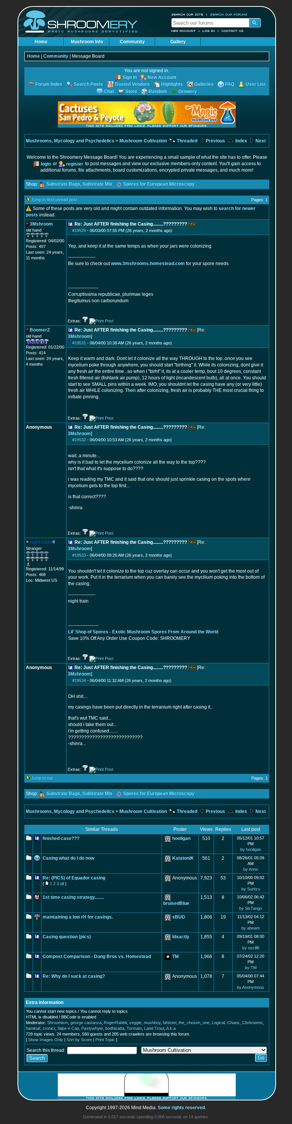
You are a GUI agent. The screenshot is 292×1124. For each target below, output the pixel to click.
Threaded (186, 141)
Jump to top (42, 778)
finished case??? (61, 838)
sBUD (178, 917)
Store (131, 91)
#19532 (79, 439)
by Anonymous (250, 987)
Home (41, 41)
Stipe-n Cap (68, 1028)
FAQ (229, 84)
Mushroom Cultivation (143, 141)
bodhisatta (114, 1028)
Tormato (134, 1028)
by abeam (250, 928)
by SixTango (250, 908)
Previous (215, 141)
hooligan (181, 838)
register (74, 164)
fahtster (169, 1022)
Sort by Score (79, 1039)
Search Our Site (187, 14)
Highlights (172, 84)
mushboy (152, 1022)
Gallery (178, 41)
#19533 (79, 555)
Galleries (204, 84)
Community (132, 41)
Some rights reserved (181, 1107)
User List (255, 84)
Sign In (129, 77)
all (62, 883)
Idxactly (180, 936)
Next (260, 141)
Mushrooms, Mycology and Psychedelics (70, 141)
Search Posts (88, 84)
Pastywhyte (92, 1028)
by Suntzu (250, 889)
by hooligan (250, 849)
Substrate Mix (98, 184)
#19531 (79, 343)
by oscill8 (250, 948)
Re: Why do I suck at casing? (74, 976)
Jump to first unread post (54, 199)
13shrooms (252, 1022)
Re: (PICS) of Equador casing (74, 878)
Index (240, 141)
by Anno (250, 869)
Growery (187, 91)
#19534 (79, 680)
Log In (209, 31)
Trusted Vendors (132, 84)
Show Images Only (45, 1039)
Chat (109, 91)
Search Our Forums (229, 14)
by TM (251, 967)
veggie (135, 1022)
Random (158, 91)
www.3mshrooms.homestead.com (148, 263)
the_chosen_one (194, 1022)
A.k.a (171, 1028)
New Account (183, 31)
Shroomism (57, 1022)
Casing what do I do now (68, 858)
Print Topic (105, 1039)
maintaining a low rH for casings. (78, 917)
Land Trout (154, 1028)
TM (175, 956)
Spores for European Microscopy (159, 184)
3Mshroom (79, 336)
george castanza (86, 1022)
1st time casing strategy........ (73, 897)
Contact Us (233, 31)
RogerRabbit (115, 1022)
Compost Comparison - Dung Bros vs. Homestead (97, 956)
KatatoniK (183, 858)
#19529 (79, 230)
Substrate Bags (63, 184)
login (46, 164)
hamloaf (33, 1028)
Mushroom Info (87, 41)
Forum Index (48, 84)
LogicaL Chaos (226, 1022)
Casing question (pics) (67, 936)
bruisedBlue (176, 903)
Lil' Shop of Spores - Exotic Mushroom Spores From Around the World (143, 632)
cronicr (49, 1028)
